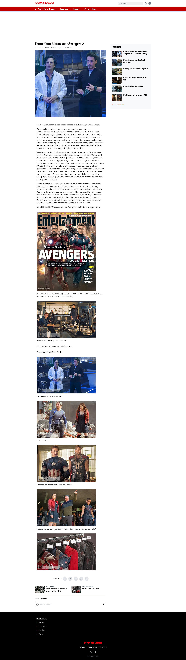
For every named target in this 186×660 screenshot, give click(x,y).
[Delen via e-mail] (87, 579)
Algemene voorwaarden (97, 647)
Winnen (87, 9)
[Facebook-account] (95, 652)
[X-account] (91, 652)
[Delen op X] (70, 579)
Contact (83, 647)
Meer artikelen (118, 105)
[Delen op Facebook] (65, 579)
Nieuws (52, 9)
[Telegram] (76, 579)
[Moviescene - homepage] (44, 3)
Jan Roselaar (45, 47)
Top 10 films (43, 9)
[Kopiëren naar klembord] (81, 579)
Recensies (64, 9)
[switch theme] (146, 3)
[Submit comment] (103, 604)
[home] (36, 9)
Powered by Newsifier (93, 656)
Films (93, 9)
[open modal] (149, 3)
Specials (76, 9)
